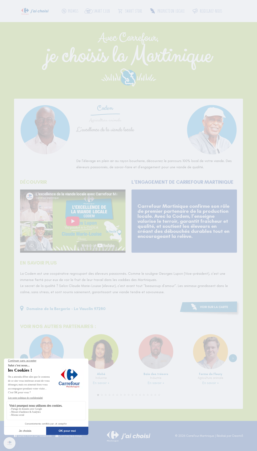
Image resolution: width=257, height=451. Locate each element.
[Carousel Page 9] (129, 395)
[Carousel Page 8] (125, 395)
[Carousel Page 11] (136, 395)
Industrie (101, 378)
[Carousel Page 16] (155, 395)
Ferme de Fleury (210, 374)
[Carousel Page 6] (117, 395)
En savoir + (101, 383)
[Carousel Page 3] (106, 395)
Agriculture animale (210, 378)
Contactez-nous (70, 436)
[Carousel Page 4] (109, 395)
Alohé (101, 374)
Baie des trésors (156, 374)
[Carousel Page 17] (159, 395)
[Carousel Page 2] (102, 395)
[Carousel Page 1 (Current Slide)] (98, 395)
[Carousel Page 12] (140, 395)
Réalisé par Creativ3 (230, 436)
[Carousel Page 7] (121, 395)
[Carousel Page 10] (132, 395)
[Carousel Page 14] (148, 395)
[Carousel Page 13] (144, 395)
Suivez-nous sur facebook (34, 436)
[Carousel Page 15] (151, 395)
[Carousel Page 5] (113, 395)
